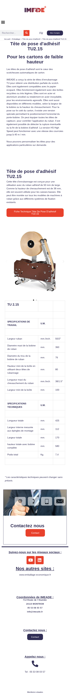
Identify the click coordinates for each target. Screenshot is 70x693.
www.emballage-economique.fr (35, 574)
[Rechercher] (26, 33)
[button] (3, 22)
